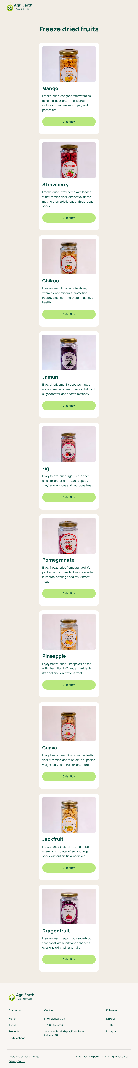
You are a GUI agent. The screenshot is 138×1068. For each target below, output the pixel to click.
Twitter (110, 1025)
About (12, 1025)
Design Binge (31, 1056)
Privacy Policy (17, 1061)
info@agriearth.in (54, 1018)
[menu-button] (127, 7)
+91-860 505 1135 (54, 1025)
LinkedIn (111, 1018)
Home (12, 1018)
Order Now (69, 121)
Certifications (17, 1038)
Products (14, 1031)
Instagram (112, 1031)
